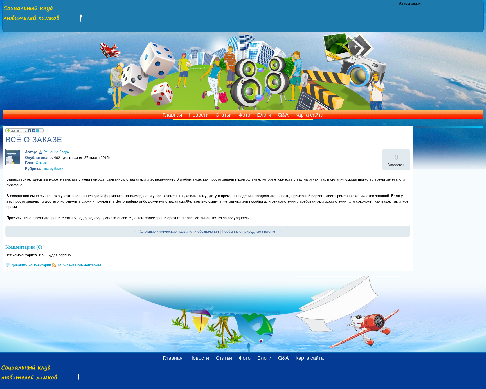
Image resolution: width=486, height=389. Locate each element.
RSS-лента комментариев (80, 265)
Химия (41, 162)
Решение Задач (56, 151)
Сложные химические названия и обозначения (179, 231)
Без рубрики (52, 168)
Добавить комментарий (31, 265)
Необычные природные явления (249, 231)
